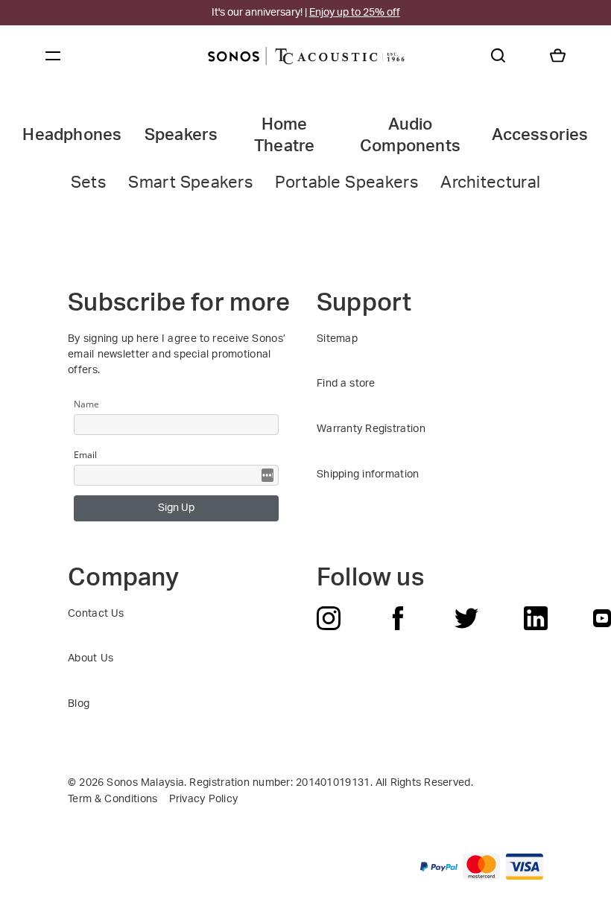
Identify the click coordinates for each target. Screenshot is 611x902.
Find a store (346, 383)
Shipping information (368, 474)
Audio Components (410, 135)
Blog (78, 704)
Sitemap (337, 339)
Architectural (490, 182)
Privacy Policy (203, 799)
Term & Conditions (112, 799)
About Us (90, 658)
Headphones (71, 135)
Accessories (540, 135)
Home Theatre (284, 135)
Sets (88, 182)
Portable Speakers (346, 182)
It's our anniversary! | (306, 12)
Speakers (181, 135)
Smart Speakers (190, 182)
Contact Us (96, 614)
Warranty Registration (371, 429)
